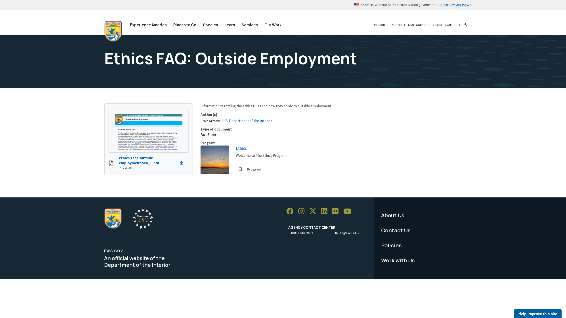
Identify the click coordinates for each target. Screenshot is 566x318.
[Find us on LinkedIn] (326, 211)
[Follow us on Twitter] (314, 211)
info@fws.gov (347, 233)
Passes (379, 25)
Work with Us (398, 260)
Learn (230, 24)
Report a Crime (444, 25)
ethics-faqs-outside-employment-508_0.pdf (139, 160)
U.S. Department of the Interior (247, 120)
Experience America (148, 24)
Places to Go (184, 24)
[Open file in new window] (111, 163)
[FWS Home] (113, 31)
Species (210, 24)
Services (250, 24)
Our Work (272, 24)
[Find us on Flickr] (337, 211)
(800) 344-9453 (302, 233)
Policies (391, 245)
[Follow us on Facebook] (291, 211)
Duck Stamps (417, 25)
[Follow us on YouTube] (348, 211)
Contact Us (396, 230)
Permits (396, 25)
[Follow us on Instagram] (303, 211)
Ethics (241, 148)
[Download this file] (182, 163)
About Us (392, 215)
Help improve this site (537, 313)
